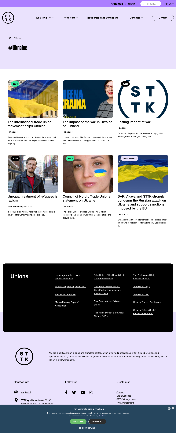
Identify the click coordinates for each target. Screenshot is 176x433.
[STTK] (8, 17)
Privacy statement (125, 402)
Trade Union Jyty (141, 286)
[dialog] (88, 419)
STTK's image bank (126, 399)
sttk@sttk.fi (26, 392)
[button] (88, 428)
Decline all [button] (97, 421)
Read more (103, 416)
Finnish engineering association (70, 286)
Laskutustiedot (123, 395)
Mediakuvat (130, 3)
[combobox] (150, 3)
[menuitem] (171, 4)
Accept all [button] (78, 421)
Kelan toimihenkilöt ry (65, 294)
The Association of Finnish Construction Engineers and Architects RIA (107, 290)
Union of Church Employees (147, 302)
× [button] (173, 408)
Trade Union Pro (141, 294)
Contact (163, 17)
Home (10, 38)
